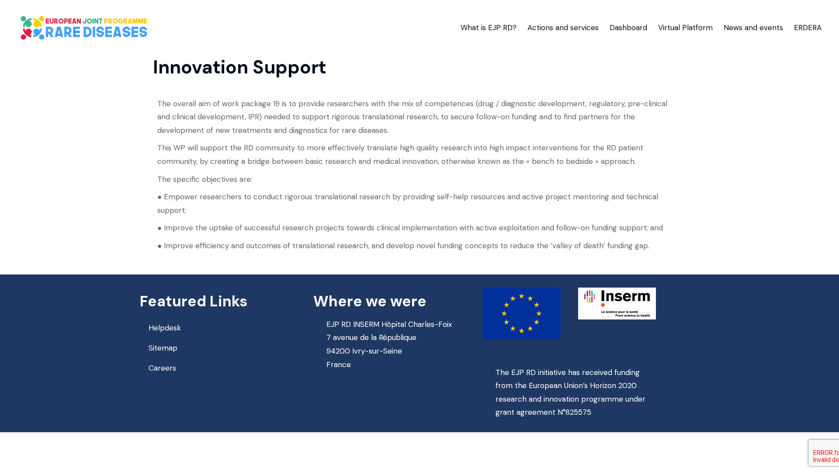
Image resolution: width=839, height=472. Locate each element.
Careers (162, 368)
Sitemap (163, 348)
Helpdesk (165, 328)
